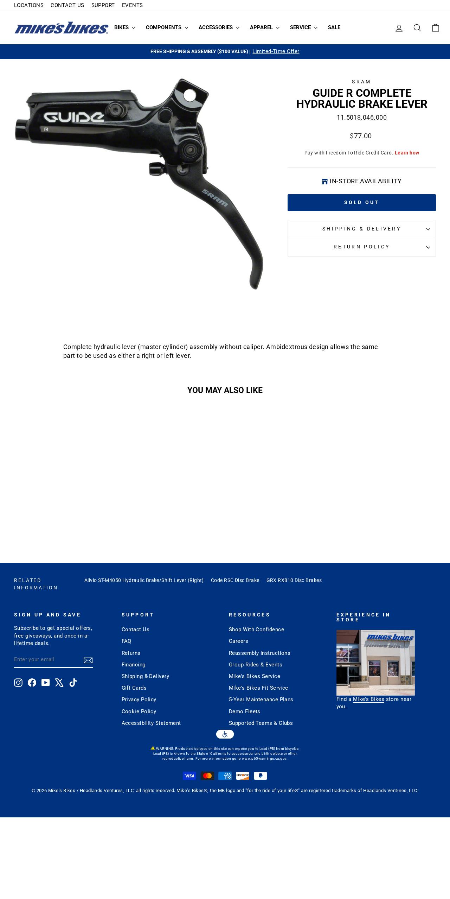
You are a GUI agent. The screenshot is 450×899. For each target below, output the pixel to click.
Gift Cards (134, 688)
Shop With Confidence (256, 629)
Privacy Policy (139, 699)
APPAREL (262, 27)
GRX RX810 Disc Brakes (294, 580)
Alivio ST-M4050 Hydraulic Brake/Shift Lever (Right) (144, 580)
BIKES (122, 27)
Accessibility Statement (151, 723)
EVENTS (132, 5)
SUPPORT (103, 5)
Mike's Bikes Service (254, 676)
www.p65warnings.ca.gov (264, 758)
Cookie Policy (139, 711)
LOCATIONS (29, 5)
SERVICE (301, 27)
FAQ (126, 641)
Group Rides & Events (255, 664)
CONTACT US (67, 5)
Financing (134, 664)
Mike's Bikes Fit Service (258, 688)
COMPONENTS (164, 27)
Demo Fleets (245, 711)
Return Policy (362, 247)
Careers (238, 641)
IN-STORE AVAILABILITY (365, 181)
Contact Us (136, 629)
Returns (131, 653)
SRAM (361, 82)
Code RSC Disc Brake (235, 580)
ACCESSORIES (216, 27)
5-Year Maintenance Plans (261, 699)
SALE (334, 27)
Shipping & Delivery (361, 229)
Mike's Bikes (368, 699)
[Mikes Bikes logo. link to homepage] (61, 27)
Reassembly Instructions (259, 653)
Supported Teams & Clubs (261, 723)
